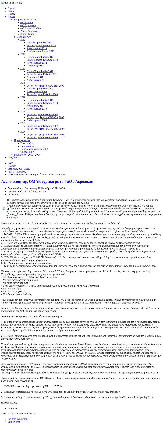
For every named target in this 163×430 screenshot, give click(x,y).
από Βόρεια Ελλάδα (30, 28)
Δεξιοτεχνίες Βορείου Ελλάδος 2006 (45, 134)
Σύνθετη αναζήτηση (18, 419)
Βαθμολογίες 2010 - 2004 (27, 154)
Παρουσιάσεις (27, 146)
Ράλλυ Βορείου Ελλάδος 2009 (42, 94)
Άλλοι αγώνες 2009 (37, 91)
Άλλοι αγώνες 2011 (37, 80)
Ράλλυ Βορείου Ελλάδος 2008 (42, 114)
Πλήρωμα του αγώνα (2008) (34, 149)
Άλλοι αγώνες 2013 (37, 48)
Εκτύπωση (13, 194)
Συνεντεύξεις (27, 143)
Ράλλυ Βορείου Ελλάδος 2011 (42, 74)
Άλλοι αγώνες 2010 (37, 108)
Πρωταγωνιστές (22, 140)
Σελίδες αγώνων (22, 36)
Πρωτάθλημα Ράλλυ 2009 (40, 88)
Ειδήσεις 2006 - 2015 (25, 19)
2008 (22, 111)
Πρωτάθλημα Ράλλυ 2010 (40, 100)
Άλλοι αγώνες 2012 (37, 62)
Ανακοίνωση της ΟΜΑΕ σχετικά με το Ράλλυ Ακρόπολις (47, 181)
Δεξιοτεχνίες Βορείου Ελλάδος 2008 (45, 117)
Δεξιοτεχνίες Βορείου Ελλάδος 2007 (45, 128)
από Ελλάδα (26, 22)
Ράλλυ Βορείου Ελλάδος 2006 (42, 137)
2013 (22, 39)
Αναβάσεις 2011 (35, 77)
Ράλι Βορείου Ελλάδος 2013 (41, 45)
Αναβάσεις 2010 (35, 105)
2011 (22, 68)
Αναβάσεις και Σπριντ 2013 (40, 51)
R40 (10, 163)
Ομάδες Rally (27, 151)
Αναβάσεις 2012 (35, 65)
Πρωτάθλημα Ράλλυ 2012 (40, 57)
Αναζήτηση (13, 157)
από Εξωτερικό (28, 25)
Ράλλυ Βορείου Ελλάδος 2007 (42, 126)
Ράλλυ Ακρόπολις (29, 31)
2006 (22, 131)
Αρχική (11, 8)
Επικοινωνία (14, 421)
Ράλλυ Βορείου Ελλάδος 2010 (42, 103)
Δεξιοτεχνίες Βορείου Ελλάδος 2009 (45, 85)
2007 (22, 123)
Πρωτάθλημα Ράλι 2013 (39, 42)
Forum (11, 11)
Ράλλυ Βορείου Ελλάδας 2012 (42, 59)
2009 (22, 82)
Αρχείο (11, 16)
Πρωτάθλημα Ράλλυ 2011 (40, 71)
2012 (22, 54)
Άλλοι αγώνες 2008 (37, 120)
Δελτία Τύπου (27, 34)
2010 (22, 97)
